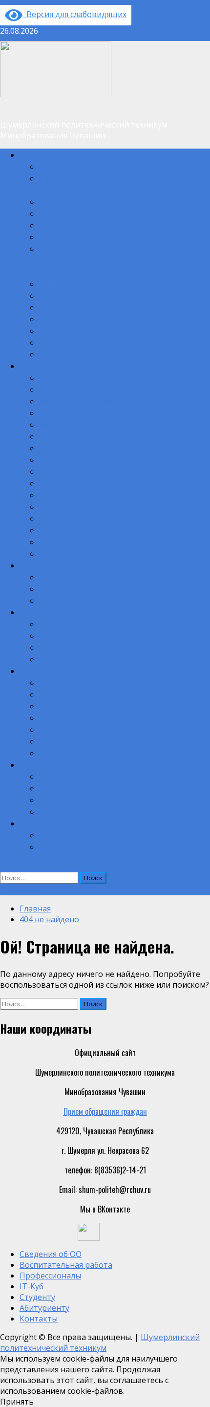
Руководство (58, 225)
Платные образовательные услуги (91, 283)
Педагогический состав (75, 236)
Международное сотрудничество (90, 330)
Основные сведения (70, 166)
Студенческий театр (70, 471)
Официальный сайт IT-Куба (82, 623)
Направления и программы (80, 659)
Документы (56, 201)
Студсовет (55, 459)
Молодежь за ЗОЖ (67, 717)
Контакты (34, 823)
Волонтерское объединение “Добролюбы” (103, 494)
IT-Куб (29, 612)
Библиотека (57, 682)
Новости (51, 588)
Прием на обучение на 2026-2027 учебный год (112, 811)
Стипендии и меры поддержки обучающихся (108, 319)
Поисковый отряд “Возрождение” (91, 424)
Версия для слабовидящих (74, 14)
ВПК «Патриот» (62, 553)
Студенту (34, 670)
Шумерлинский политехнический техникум (100, 1342)
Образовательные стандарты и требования (106, 354)
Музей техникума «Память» (82, 436)
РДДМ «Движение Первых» (82, 412)
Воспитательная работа (56, 365)
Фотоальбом (58, 600)
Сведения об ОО (44, 154)
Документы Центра (69, 647)
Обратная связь (63, 835)
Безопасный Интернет (73, 694)
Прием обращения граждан (105, 1111)
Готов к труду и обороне (75, 706)
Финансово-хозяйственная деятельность (103, 295)
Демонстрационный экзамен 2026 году (100, 577)
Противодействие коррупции (83, 741)
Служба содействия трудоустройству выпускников (117, 729)
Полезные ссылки (67, 752)
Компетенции (60, 799)
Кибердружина (61, 483)
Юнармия (53, 530)
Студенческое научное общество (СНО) (99, 518)
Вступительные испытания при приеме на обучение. (120, 776)
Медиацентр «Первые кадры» (85, 389)
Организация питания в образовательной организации (124, 342)
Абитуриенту (39, 764)
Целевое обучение (67, 788)
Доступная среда (66, 541)
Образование (59, 213)
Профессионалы (44, 565)
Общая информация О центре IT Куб (95, 635)
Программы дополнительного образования (104, 401)
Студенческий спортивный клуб (88, 448)
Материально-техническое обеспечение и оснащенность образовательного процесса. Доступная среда (123, 260)
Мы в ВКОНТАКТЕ (65, 506)
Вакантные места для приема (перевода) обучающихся (124, 307)
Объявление (19, 889)
